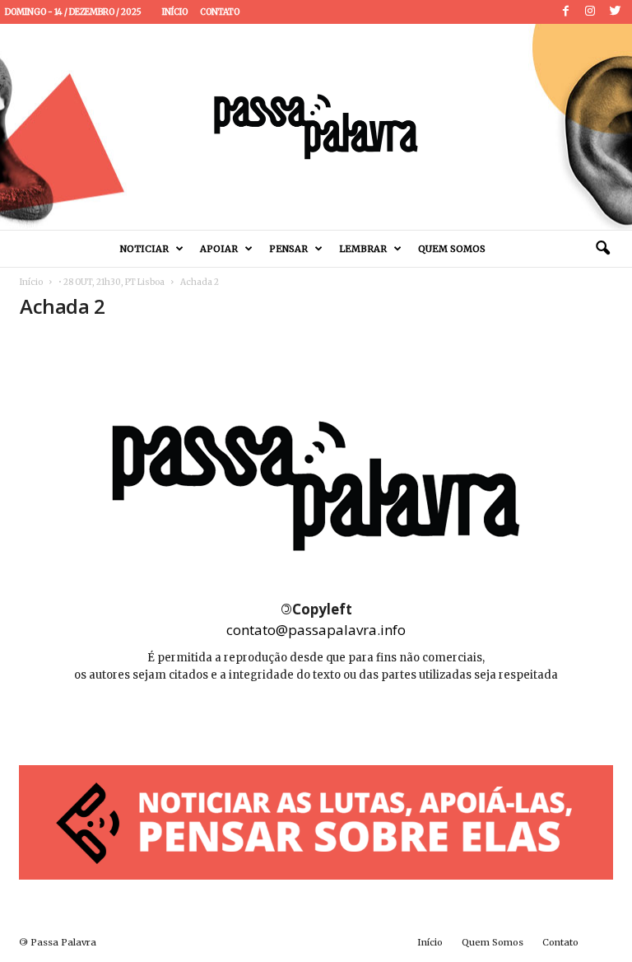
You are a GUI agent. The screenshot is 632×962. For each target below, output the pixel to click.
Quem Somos (452, 249)
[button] (602, 249)
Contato (219, 12)
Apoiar (219, 249)
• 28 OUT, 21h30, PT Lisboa (111, 282)
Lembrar (363, 249)
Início (175, 12)
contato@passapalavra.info (316, 629)
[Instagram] (590, 12)
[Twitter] (615, 12)
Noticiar (144, 249)
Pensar (288, 249)
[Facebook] (565, 12)
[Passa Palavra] (316, 127)
